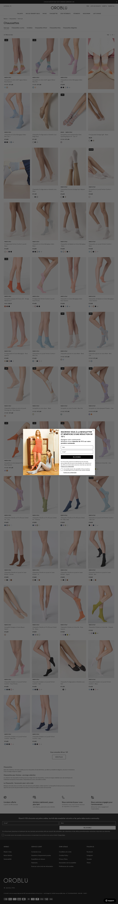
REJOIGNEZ (77, 457)
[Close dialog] (93, 430)
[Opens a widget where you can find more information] (109, 900)
